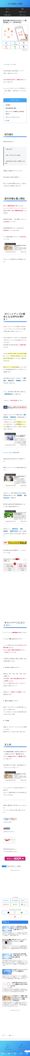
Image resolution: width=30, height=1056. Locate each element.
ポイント (15, 866)
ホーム (8, 1044)
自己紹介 (8, 105)
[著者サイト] (8, 912)
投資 (22, 1044)
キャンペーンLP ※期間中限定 (11, 452)
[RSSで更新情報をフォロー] (15, 916)
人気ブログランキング (8, 831)
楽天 (20, 866)
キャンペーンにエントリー (13, 117)
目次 (13, 100)
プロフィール (22, 1049)
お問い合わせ (8, 1049)
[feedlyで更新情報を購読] (21, 912)
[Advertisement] (15, 55)
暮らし (4, 866)
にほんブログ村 (7, 822)
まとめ (7, 120)
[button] (27, 494)
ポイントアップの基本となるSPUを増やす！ (15, 113)
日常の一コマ (22, 1047)
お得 (10, 866)
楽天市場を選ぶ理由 (11, 108)
